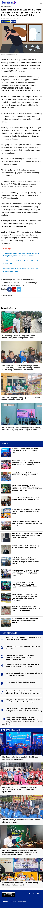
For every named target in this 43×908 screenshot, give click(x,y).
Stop (14, 21)
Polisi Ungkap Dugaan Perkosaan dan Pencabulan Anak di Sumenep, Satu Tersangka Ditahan (27, 535)
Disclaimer (22, 901)
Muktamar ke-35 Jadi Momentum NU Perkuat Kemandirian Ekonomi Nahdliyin (26, 620)
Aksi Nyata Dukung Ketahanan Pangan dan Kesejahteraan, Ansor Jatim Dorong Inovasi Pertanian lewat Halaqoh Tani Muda (27, 488)
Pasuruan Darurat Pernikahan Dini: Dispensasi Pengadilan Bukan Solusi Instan (23, 692)
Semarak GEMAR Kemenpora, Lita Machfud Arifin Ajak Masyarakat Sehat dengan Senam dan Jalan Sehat (25, 573)
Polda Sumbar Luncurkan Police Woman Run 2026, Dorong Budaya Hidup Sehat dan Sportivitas (26, 462)
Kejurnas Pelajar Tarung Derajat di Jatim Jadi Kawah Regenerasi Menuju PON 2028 (27, 523)
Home (3, 6)
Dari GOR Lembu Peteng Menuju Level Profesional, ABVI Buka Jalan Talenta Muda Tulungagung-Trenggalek (25, 597)
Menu (40, 3)
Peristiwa (8, 6)
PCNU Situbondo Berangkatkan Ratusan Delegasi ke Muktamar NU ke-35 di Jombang (24, 710)
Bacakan (6, 21)
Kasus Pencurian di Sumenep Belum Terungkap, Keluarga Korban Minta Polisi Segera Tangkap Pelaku (21, 12)
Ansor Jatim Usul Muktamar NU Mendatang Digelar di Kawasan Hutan (23, 638)
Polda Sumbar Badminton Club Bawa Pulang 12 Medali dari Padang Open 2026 (27, 511)
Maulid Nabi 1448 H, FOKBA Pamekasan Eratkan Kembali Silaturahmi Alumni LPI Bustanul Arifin (24, 585)
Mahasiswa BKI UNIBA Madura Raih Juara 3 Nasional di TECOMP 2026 (25, 498)
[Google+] (14, 289)
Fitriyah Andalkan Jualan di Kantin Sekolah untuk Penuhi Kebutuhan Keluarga (23, 701)
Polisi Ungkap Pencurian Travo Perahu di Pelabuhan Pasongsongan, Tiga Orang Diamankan (26, 608)
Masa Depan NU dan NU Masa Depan (20, 682)
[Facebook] (9, 289)
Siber (13, 901)
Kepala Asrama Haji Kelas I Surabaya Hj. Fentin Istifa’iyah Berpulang (26, 547)
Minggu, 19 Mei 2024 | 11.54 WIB (9, 18)
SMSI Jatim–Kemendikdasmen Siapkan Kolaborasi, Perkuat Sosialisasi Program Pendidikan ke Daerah (25, 560)
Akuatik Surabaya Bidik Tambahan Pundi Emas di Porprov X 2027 (25, 474)
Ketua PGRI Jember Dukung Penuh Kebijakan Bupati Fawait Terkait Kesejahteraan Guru (20, 657)
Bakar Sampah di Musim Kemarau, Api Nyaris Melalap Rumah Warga (24, 674)
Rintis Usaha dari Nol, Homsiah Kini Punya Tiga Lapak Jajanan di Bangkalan (22, 665)
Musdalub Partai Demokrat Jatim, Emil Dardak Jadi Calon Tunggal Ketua (25, 450)
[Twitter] (19, 289)
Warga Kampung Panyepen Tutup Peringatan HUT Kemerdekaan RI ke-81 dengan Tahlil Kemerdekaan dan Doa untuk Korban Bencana (21, 721)
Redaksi (6, 901)
